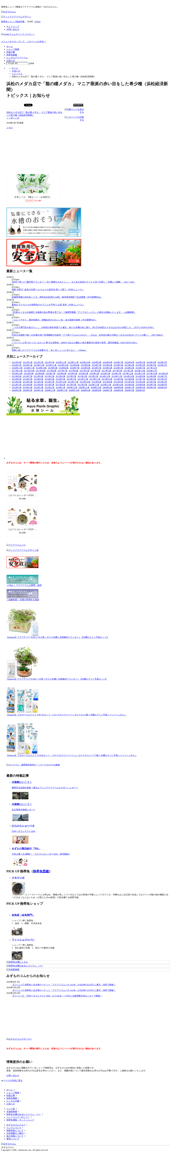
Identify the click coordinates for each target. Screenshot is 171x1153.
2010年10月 (117, 385)
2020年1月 (27, 365)
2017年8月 (51, 371)
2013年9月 (118, 379)
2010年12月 (93, 385)
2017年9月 (40, 371)
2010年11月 (105, 385)
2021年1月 (49, 362)
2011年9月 (27, 385)
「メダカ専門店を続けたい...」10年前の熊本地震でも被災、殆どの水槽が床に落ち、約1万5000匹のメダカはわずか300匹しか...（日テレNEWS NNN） (83, 327)
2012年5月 (129, 382)
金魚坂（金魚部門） (23, 915)
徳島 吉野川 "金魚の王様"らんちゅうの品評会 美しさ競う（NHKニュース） (48, 289)
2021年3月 (27, 362)
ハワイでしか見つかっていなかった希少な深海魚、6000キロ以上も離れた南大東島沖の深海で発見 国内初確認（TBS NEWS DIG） (75, 342)
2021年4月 (16, 362)
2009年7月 (129, 387)
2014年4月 (38, 379)
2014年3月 (49, 379)
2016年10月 (17, 373)
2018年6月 (85, 368)
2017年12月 (151, 368)
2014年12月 (104, 376)
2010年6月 (162, 385)
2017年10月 (29, 371)
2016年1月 (116, 373)
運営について (12, 1139)
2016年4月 (83, 373)
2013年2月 (38, 382)
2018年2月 (129, 368)
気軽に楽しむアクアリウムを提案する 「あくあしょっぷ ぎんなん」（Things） (49, 350)
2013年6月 (151, 379)
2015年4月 (60, 376)
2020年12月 (61, 362)
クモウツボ (18, 877)
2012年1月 (16, 385)
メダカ (9, 128)
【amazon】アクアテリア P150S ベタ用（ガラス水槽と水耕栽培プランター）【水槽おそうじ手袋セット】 (56, 679)
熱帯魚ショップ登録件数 (13, 21)
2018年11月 (29, 368)
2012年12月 (61, 382)
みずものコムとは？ (16, 1125)
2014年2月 (60, 379)
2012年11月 (73, 382)
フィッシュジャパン (23, 939)
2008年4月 (140, 390)
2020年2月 (16, 365)
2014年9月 (140, 376)
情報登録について (15, 1130)
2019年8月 (85, 365)
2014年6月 (16, 379)
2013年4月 (16, 382)
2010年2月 (49, 387)
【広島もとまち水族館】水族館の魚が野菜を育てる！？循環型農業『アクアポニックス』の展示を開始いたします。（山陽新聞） (74, 312)
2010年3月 (38, 387)
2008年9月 (85, 390)
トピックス (17, 74)
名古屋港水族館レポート (23, 809)
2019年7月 (96, 365)
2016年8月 (39, 373)
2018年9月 (52, 368)
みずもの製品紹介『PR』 (26, 848)
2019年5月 (118, 365)
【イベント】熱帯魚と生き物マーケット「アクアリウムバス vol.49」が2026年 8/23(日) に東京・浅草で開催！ (64, 985)
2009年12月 (72, 387)
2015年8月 (16, 376)
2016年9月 (28, 373)
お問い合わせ (12, 29)
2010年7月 (151, 385)
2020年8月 (107, 362)
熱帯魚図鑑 (11, 55)
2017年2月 (117, 371)
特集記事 (10, 52)
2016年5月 (72, 373)
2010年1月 (60, 387)
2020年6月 (129, 362)
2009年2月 (27, 390)
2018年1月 (140, 368)
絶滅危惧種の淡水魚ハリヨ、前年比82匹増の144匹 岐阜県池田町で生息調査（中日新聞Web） (57, 297)
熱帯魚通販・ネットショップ (20, 1120)
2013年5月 (162, 379)
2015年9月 (163, 373)
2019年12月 (39, 365)
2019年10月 (63, 365)
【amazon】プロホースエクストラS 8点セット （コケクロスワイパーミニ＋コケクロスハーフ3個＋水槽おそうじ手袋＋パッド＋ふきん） (71, 755)
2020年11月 (73, 362)
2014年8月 (151, 376)
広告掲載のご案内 (15, 1133)
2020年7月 (118, 362)
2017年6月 (73, 371)
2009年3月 (16, 390)
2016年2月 (105, 373)
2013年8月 (129, 379)
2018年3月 (118, 368)
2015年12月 (127, 373)
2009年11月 (84, 387)
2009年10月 (96, 387)
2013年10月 (107, 379)
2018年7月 (74, 368)
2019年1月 (162, 365)
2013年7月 (140, 379)
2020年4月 (151, 362)
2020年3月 (162, 362)
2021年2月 (38, 362)
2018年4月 (107, 368)
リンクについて (13, 1128)
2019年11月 (51, 365)
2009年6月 (140, 387)
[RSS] (37, 22)
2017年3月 (106, 371)
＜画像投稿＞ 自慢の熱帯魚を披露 (22, 600)
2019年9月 (74, 365)
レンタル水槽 (12, 1101)
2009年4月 (162, 387)
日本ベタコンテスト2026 (23, 831)
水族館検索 (11, 1111)
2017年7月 (62, 371)
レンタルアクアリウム (17, 58)
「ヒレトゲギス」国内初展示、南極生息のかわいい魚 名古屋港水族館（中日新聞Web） (54, 320)
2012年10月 (85, 382)
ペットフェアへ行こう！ (18, 1117)
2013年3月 (27, 382)
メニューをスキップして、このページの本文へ (23, 41)
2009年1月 (38, 390)
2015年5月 (49, 376)
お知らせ (10, 60)
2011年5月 (49, 385)
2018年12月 (17, 368)
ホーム (9, 46)
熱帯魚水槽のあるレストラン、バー (23, 1114)
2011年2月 (82, 385)
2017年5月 (84, 371)
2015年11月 (139, 373)
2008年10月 (74, 390)
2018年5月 (96, 368)
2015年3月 (71, 376)
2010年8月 (140, 385)
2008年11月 (62, 390)
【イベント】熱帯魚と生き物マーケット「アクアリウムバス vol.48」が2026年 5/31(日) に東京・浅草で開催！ (64, 990)
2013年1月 (49, 382)
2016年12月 (139, 371)
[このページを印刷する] (74, 120)
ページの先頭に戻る (12, 1080)
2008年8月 (96, 390)
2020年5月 (140, 362)
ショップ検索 (12, 49)
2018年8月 (63, 368)
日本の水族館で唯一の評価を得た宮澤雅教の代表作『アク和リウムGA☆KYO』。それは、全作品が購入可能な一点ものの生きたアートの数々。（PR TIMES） (88, 335)
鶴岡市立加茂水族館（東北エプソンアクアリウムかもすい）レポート (45, 788)
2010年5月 (16, 387)
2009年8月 (118, 387)
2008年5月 (129, 390)
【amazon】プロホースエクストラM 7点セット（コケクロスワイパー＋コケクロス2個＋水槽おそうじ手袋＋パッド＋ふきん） (66, 715)
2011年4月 (60, 385)
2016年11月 (151, 371)
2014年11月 (116, 376)
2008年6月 (118, 390)
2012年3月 (151, 382)
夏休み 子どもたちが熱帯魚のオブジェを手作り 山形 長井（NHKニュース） (48, 305)
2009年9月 (107, 387)
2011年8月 (38, 385)
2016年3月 (94, 373)
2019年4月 (129, 365)
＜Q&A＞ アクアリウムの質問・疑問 (24, 585)
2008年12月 (50, 390)
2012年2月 (162, 382)
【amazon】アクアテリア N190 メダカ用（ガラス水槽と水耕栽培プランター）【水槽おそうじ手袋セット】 (57, 637)
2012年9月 (96, 382)
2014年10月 (128, 376)
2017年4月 (95, 371)
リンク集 (10, 1109)
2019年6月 (107, 365)
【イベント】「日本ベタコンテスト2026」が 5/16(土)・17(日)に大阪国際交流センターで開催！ (57, 996)
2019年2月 (151, 365)
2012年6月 (118, 382)
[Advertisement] (26, 150)
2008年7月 (107, 390)
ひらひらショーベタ (23, 825)
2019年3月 (140, 365)
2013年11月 (95, 379)
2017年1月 (128, 371)
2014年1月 (71, 379)
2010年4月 (27, 387)
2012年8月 (107, 382)
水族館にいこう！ (22, 782)
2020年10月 (85, 362)
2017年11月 (17, 371)
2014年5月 (27, 379)
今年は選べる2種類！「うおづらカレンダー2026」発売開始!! (41, 854)
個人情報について (15, 1136)
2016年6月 (61, 373)
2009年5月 (151, 387)
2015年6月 (38, 376)
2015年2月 (82, 376)
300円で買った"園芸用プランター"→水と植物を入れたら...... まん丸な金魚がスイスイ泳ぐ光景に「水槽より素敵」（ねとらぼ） (73, 282)
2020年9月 (96, 362)
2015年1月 (93, 376)
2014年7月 (162, 376)
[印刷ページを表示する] (74, 112)
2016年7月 (50, 373)
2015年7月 (27, 376)
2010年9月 (129, 385)
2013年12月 (82, 379)
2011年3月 (71, 385)
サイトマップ (12, 26)
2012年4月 (140, 382)
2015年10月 (151, 373)
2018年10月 (41, 368)
